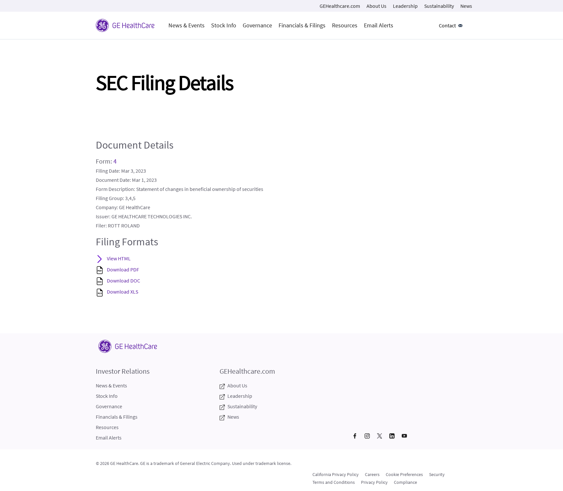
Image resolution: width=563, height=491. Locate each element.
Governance (257, 25)
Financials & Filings (302, 25)
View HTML (119, 258)
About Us (376, 6)
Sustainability (439, 6)
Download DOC (123, 280)
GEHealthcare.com (340, 6)
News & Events (186, 25)
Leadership (405, 6)
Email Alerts (378, 25)
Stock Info (223, 25)
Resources (344, 25)
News (466, 6)
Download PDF (123, 269)
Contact (447, 25)
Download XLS (122, 291)
